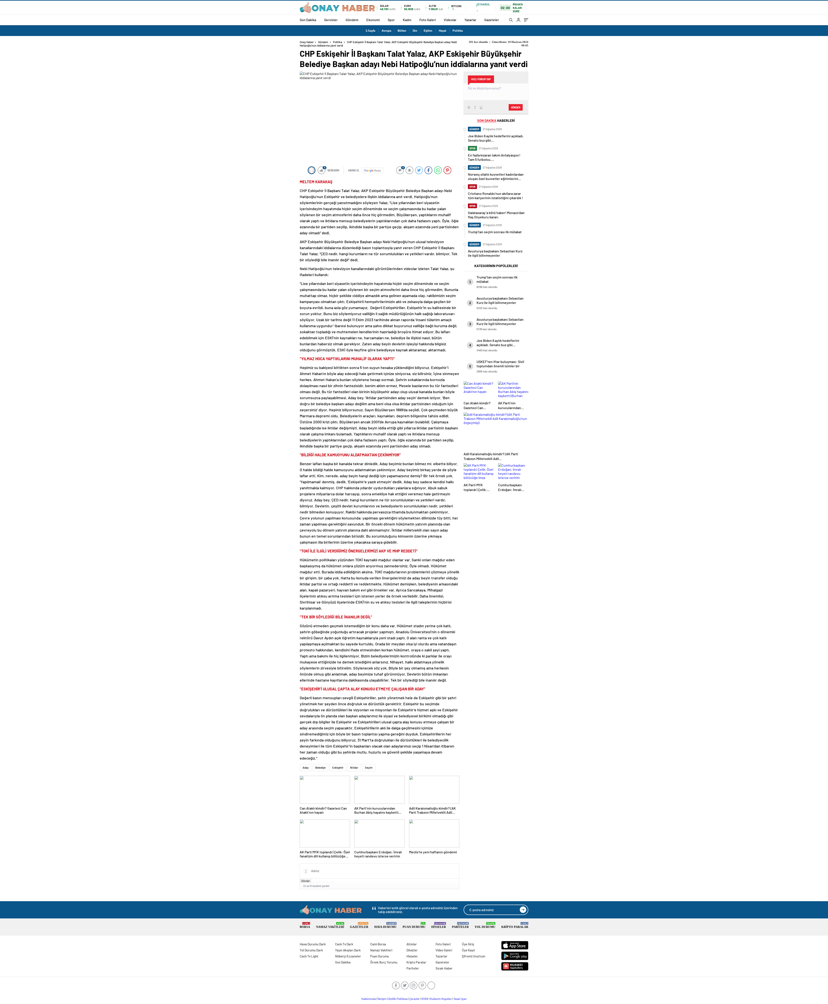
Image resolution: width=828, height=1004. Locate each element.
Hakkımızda (368, 999)
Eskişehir (337, 767)
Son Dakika (308, 20)
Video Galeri (444, 950)
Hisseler (438, 925)
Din (415, 30)
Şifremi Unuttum (473, 956)
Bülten (402, 30)
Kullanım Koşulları (441, 999)
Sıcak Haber (444, 968)
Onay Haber (307, 42)
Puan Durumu (414, 925)
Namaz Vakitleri (330, 925)
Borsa (305, 925)
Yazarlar (470, 20)
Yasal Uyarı (460, 999)
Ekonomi (373, 20)
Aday (306, 767)
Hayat (442, 30)
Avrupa (386, 30)
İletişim (382, 999)
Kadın (407, 20)
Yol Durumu (485, 925)
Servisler (331, 20)
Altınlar (411, 944)
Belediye (320, 767)
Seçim (369, 767)
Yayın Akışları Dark (348, 950)
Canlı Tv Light (309, 956)
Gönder (305, 881)
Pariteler (460, 925)
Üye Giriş (468, 944)
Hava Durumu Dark (313, 944)
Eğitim (428, 30)
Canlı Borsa (378, 944)
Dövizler (412, 950)
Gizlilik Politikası (398, 999)
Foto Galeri (427, 20)
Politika (458, 30)
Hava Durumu (385, 925)
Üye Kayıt (468, 950)
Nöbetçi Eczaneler (348, 956)
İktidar (354, 767)
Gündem (352, 20)
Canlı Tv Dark (344, 944)
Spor (391, 20)
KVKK (425, 999)
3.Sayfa (370, 30)
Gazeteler (491, 20)
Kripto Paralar (514, 925)
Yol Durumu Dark (311, 950)
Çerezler (414, 999)
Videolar (450, 20)
